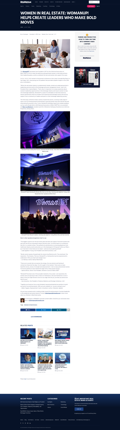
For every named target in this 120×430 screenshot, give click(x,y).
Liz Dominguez (36, 317)
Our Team (37, 420)
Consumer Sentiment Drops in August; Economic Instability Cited (61, 367)
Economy (24, 361)
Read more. (91, 51)
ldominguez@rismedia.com (52, 293)
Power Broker (58, 2)
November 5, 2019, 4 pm (35, 34)
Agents (22, 6)
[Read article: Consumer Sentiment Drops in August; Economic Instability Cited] (62, 358)
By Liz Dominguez (24, 34)
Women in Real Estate (30, 305)
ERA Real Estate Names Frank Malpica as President (26, 342)
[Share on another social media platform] (68, 310)
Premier (41, 2)
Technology (52, 6)
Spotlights (50, 402)
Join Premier (91, 6)
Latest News (27, 27)
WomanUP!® (26, 72)
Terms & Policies (71, 420)
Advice (49, 407)
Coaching (45, 6)
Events (52, 2)
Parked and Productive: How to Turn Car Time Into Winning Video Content (87, 40)
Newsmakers (67, 2)
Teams (32, 6)
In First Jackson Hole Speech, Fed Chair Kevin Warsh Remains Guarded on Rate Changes (27, 367)
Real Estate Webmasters (45, 427)
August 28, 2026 (24, 345)
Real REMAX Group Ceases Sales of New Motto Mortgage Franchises (62, 342)
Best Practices (51, 405)
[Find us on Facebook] (20, 423)
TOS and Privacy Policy (91, 413)
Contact (42, 420)
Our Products (31, 420)
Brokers (27, 6)
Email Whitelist (63, 420)
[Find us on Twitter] (23, 423)
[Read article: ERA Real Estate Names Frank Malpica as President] (28, 333)
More (73, 2)
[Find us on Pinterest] (27, 423)
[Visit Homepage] (26, 2)
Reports (47, 2)
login (25, 379)
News (36, 2)
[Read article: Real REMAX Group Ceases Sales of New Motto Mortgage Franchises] (62, 333)
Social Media (64, 407)
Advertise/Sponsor (49, 420)
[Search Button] (98, 2)
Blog (26, 420)
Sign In (98, 6)
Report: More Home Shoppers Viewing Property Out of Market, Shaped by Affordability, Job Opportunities (45, 343)
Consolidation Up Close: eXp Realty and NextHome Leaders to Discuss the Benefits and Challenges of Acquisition (45, 367)
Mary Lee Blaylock (28, 107)
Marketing (38, 6)
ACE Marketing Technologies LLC (83, 420)
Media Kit (57, 420)
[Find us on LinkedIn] (30, 423)
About (21, 420)
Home (21, 27)
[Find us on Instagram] (25, 423)
